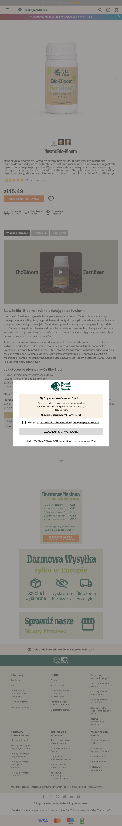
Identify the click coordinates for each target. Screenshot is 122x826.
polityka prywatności (86, 422)
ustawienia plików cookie (55, 422)
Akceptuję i (63, 422)
